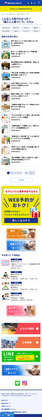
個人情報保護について (7, 409)
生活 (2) (16, 31)
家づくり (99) (6, 27)
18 (26, 173)
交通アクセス (5, 406)
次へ (31, 173)
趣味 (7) (36, 27)
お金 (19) (26, 27)
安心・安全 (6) (6, 31)
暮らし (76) (16, 27)
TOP (2, 14)
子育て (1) (36, 31)
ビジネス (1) (26, 31)
